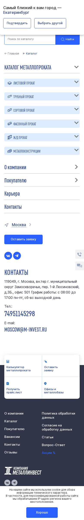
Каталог (10, 421)
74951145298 (19, 312)
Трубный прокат (23, 96)
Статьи (47, 437)
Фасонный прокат (24, 123)
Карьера (12, 193)
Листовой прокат (24, 82)
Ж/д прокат (20, 137)
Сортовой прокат (24, 110)
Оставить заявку (23, 239)
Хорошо (42, 512)
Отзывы (10, 452)
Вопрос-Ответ (53, 445)
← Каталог (30, 53)
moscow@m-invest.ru (25, 329)
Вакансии (12, 437)
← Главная (11, 53)
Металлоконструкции (26, 150)
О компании (15, 166)
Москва (19, 224)
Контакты (13, 206)
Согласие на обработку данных (57, 427)
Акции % (48, 453)
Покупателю (15, 179)
